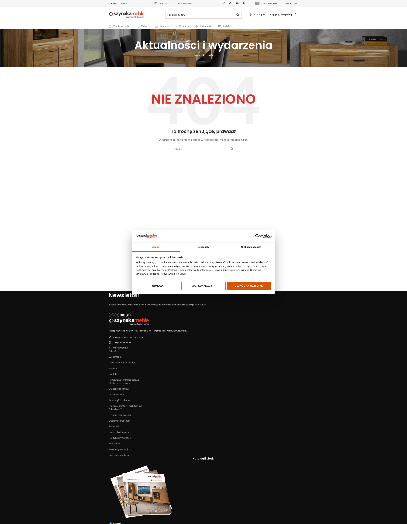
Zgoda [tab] (155, 246)
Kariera (113, 368)
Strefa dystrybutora (119, 383)
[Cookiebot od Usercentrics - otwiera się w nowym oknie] (258, 236)
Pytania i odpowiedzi (120, 414)
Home (196, 55)
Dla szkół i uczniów (119, 388)
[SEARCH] (238, 14)
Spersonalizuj (202, 285)
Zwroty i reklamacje (119, 432)
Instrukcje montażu (119, 454)
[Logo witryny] (126, 14)
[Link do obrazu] (129, 321)
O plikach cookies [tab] (251, 246)
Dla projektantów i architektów (125, 405)
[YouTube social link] (237, 3)
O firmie (113, 351)
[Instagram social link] (230, 3)
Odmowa (158, 285)
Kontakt (113, 373)
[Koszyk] (296, 14)
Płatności (114, 426)
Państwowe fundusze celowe (124, 379)
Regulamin (114, 443)
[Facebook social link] (224, 3)
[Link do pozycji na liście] (203, 342)
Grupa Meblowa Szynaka (122, 362)
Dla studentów (116, 394)
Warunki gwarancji (118, 449)
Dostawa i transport (119, 420)
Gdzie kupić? (115, 409)
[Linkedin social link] (244, 3)
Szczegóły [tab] (203, 246)
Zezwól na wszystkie (249, 285)
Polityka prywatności (120, 437)
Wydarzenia (115, 356)
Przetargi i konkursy (119, 400)
